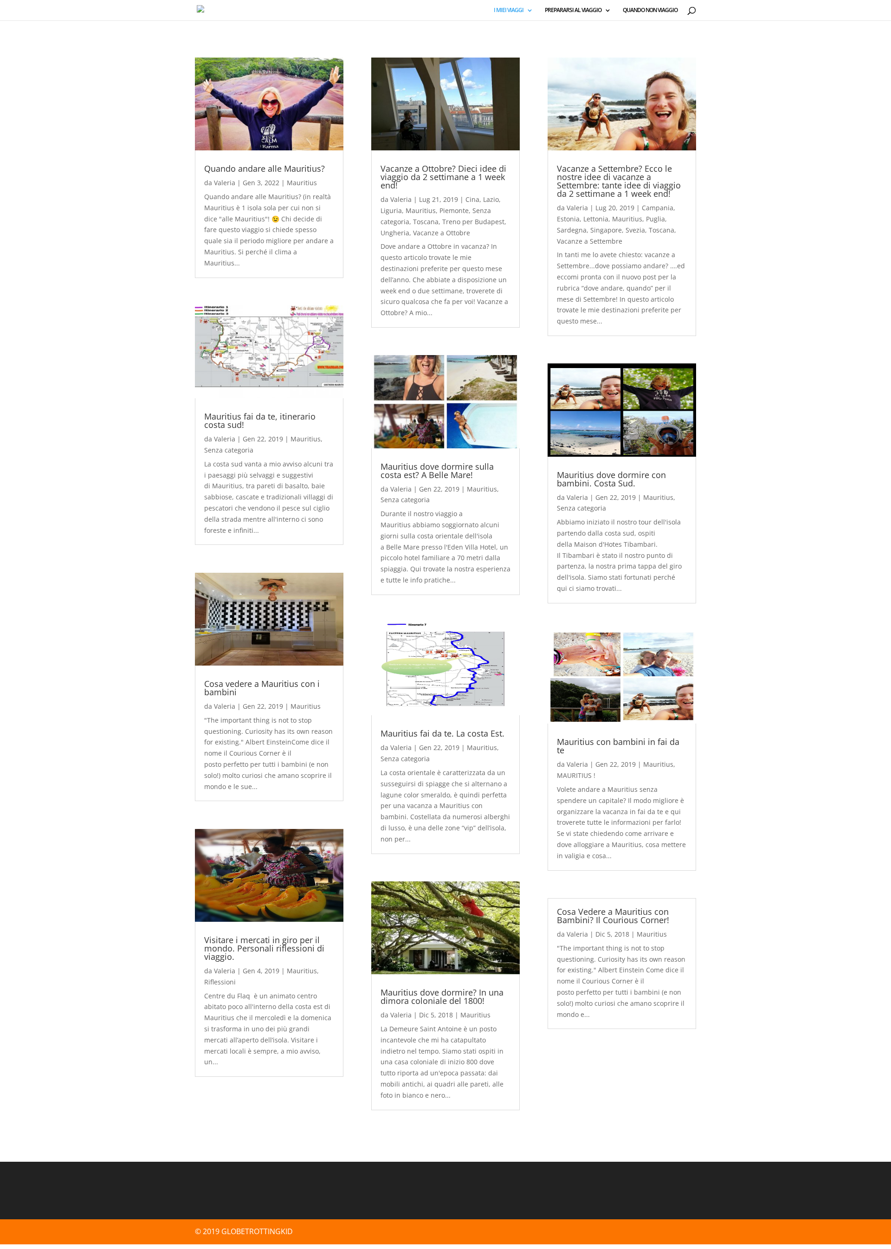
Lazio (491, 199)
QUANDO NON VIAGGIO (650, 10)
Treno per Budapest (473, 221)
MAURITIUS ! (576, 775)
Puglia (655, 218)
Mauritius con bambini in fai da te (618, 746)
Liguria (391, 210)
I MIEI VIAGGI (508, 10)
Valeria (224, 182)
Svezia (635, 230)
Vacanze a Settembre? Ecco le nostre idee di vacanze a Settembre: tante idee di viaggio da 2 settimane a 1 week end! (619, 181)
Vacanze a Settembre (589, 241)
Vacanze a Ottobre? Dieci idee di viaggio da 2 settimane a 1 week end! (443, 177)
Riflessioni (220, 981)
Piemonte (454, 210)
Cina (472, 199)
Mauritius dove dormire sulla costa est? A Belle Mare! (437, 470)
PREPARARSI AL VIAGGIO (573, 10)
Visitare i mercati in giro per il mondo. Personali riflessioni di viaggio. (264, 948)
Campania (657, 207)
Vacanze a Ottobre (441, 232)
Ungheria (395, 232)
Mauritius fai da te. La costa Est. (442, 733)
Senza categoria (228, 450)
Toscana (426, 221)
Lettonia (595, 218)
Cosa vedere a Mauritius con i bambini (262, 688)
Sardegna (572, 230)
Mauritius (302, 182)
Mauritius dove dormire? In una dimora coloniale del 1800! (442, 996)
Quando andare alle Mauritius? (264, 168)
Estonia (568, 218)
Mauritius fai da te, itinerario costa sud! (260, 420)
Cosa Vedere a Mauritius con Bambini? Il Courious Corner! (613, 915)
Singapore (606, 230)
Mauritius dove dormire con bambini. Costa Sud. (611, 479)
